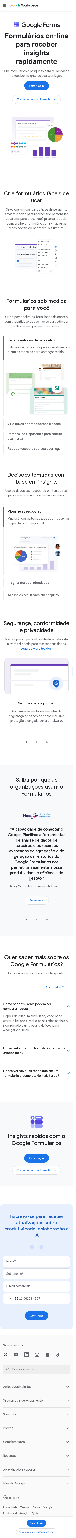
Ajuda (35, 1513)
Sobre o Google (42, 1507)
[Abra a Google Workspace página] (24, 5)
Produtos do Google (15, 1513)
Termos (24, 1507)
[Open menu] (4, 5)
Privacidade (10, 1507)
